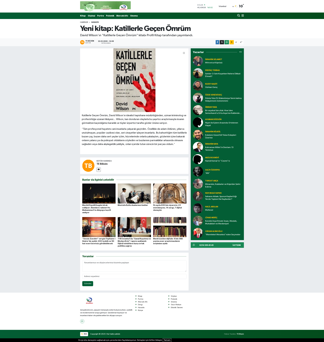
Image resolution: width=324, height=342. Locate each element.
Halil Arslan (211, 207)
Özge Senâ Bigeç (213, 95)
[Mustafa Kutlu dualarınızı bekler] (134, 193)
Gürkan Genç (211, 87)
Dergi (140, 305)
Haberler (84, 22)
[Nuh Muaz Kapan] (198, 196)
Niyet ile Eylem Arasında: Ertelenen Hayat (221, 124)
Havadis (95, 22)
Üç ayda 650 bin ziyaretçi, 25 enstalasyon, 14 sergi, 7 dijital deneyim (167, 207)
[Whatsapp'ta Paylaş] (227, 42)
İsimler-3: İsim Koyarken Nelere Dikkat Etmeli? (222, 75)
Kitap (83, 16)
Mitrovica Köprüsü (213, 63)
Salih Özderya (212, 170)
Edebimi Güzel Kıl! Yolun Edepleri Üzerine (220, 136)
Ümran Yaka (211, 107)
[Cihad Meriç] (198, 221)
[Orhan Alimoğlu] (198, 233)
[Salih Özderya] (198, 171)
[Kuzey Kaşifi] (198, 86)
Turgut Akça (211, 181)
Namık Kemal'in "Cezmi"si (217, 161)
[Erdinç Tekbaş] (198, 73)
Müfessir (209, 210)
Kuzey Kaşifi (211, 84)
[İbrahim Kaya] (198, 147)
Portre (100, 16)
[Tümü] (240, 52)
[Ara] (238, 15)
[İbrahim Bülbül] (198, 135)
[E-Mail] (99, 170)
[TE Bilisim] (88, 166)
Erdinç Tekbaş (212, 70)
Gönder (88, 284)
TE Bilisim (102, 164)
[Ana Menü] (242, 15)
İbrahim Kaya (211, 144)
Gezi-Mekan (176, 305)
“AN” (207, 173)
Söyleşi (91, 16)
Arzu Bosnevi (212, 158)
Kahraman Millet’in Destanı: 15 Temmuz (219, 148)
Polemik (110, 16)
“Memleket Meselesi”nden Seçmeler (222, 235)
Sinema (134, 16)
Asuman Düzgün (213, 119)
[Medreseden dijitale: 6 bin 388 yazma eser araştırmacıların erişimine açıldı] (169, 227)
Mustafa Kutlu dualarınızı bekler (133, 205)
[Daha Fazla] (232, 42)
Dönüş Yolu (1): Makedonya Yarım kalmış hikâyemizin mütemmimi (223, 99)
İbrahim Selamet (213, 59)
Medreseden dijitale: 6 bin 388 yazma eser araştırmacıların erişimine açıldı (168, 241)
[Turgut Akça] (198, 184)
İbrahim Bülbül (213, 132)
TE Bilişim (240, 334)
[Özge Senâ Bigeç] (198, 98)
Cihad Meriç (211, 218)
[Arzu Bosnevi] (198, 159)
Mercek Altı (122, 16)
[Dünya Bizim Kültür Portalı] (105, 6)
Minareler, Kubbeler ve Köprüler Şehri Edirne (222, 185)
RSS (85, 334)
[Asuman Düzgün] (198, 122)
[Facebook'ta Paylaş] (217, 42)
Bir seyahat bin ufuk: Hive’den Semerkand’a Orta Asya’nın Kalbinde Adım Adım (222, 112)
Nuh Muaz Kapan (213, 193)
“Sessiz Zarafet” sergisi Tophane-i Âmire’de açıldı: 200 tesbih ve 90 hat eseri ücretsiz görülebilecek (98, 241)
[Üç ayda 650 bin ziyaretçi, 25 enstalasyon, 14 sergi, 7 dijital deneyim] (169, 193)
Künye (140, 310)
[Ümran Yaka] (198, 110)
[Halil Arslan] (198, 208)
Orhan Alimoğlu (213, 231)
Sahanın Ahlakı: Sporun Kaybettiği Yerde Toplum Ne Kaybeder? (221, 197)
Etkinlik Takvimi (177, 307)
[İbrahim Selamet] (198, 61)
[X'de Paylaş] (222, 42)
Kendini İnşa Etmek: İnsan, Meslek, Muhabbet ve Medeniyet (221, 222)
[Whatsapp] (82, 321)
